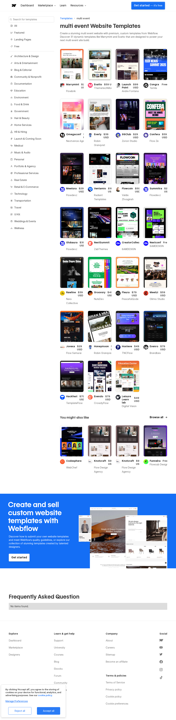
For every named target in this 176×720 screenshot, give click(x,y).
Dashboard (27, 5)
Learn (63, 5)
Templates (66, 18)
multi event (83, 18)
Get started (148, 5)
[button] (47, 5)
